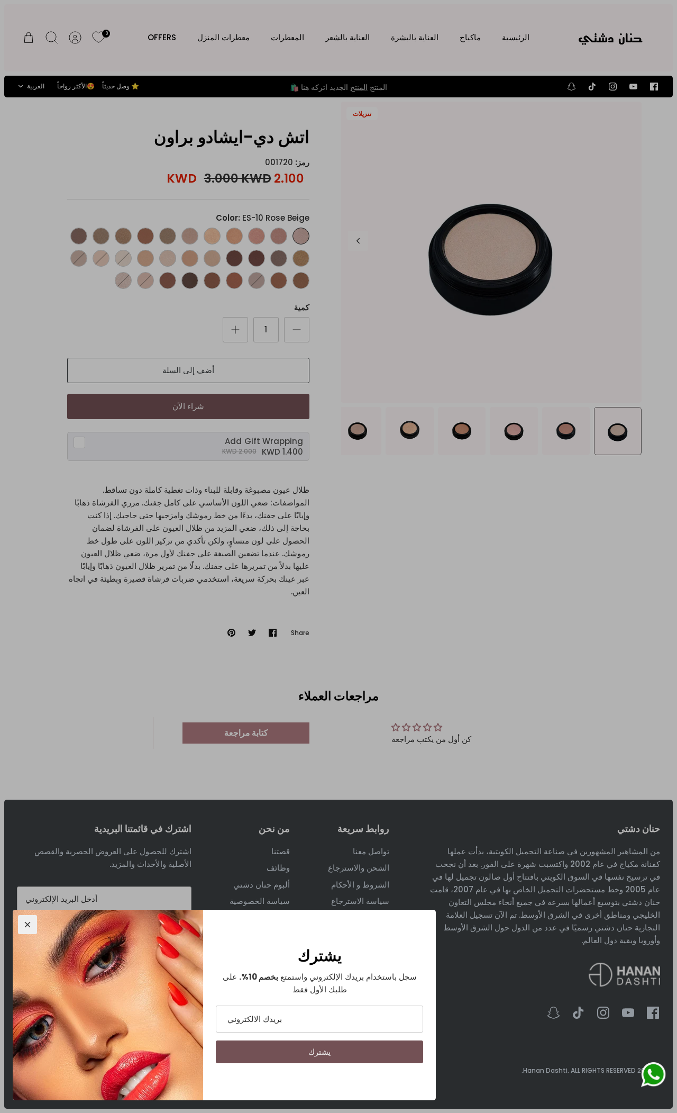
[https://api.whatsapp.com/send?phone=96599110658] (653, 1076)
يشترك (319, 1051)
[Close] (27, 924)
